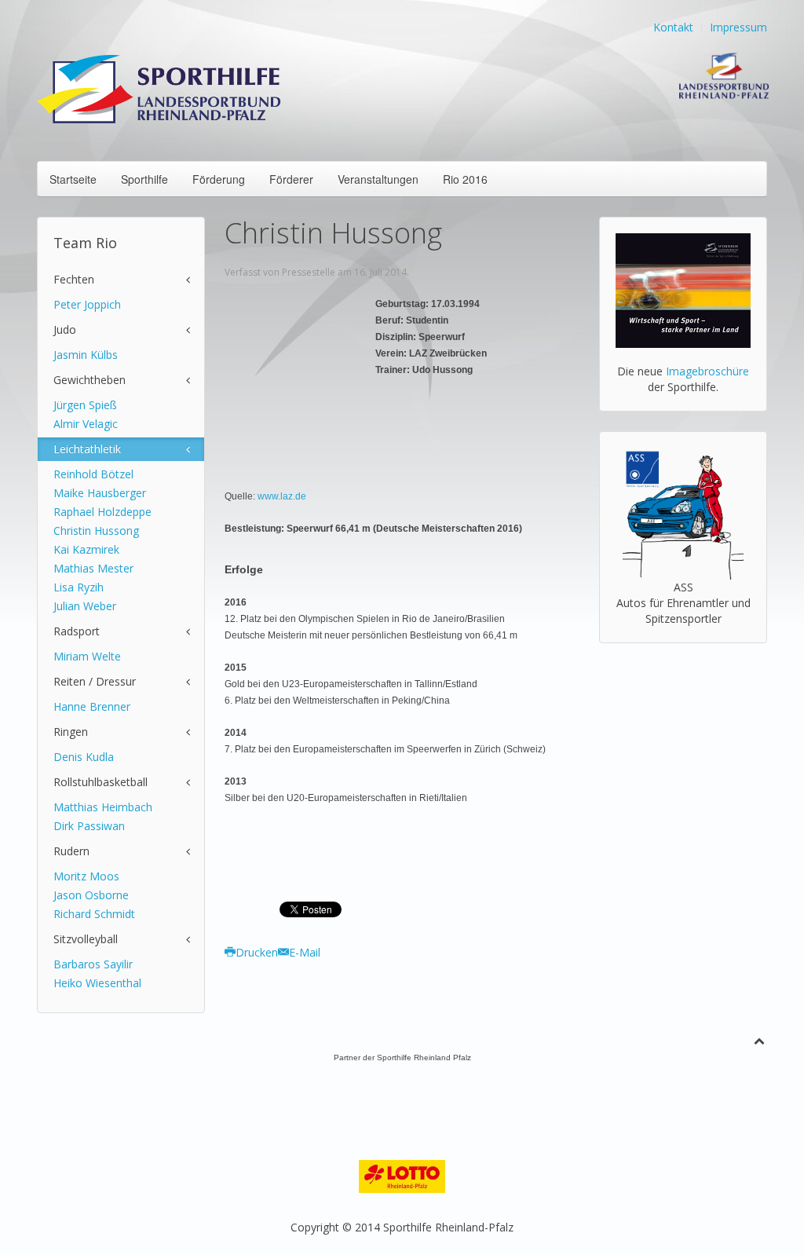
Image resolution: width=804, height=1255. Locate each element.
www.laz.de (282, 496)
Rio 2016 (465, 179)
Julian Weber (84, 605)
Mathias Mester (93, 568)
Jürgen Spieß (85, 404)
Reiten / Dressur (94, 681)
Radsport (76, 631)
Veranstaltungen (378, 179)
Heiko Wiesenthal (97, 982)
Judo (64, 329)
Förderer (291, 179)
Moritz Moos (86, 876)
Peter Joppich (87, 304)
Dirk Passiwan (89, 825)
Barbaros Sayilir (93, 964)
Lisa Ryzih (78, 587)
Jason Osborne (91, 894)
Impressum (738, 27)
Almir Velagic (85, 423)
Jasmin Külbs (85, 354)
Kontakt (673, 27)
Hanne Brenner (91, 706)
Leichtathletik (87, 448)
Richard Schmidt (94, 913)
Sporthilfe (144, 179)
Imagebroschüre (707, 371)
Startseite (73, 179)
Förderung (218, 179)
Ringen (70, 731)
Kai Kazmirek (86, 549)
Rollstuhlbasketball (100, 781)
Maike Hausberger (99, 492)
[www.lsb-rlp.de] (721, 74)
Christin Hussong (96, 530)
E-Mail (304, 952)
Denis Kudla (83, 756)
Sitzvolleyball (85, 938)
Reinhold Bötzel (93, 474)
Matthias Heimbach (102, 806)
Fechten (73, 279)
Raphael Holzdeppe (102, 511)
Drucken (257, 952)
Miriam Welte (87, 656)
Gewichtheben (89, 379)
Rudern (71, 850)
